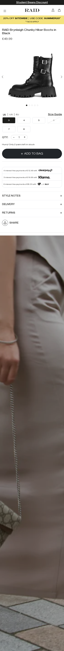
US (11, 114)
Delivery (8, 204)
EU (17, 114)
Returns (8, 212)
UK (4, 114)
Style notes (11, 195)
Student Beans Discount (32, 2)
